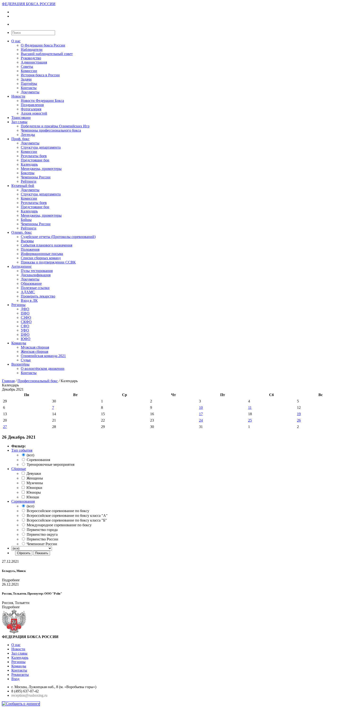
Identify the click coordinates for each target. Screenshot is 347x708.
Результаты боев (34, 156)
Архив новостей (34, 113)
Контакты (29, 88)
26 (299, 420)
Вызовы (27, 241)
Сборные (18, 469)
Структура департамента (41, 147)
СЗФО (26, 317)
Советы (27, 67)
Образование (31, 283)
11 (250, 408)
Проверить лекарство (38, 296)
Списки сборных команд (41, 258)
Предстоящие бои (35, 160)
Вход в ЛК (29, 300)
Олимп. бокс (21, 232)
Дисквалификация (36, 275)
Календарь (29, 164)
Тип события (21, 450)
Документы (30, 92)
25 (250, 420)
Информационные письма (42, 254)
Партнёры (29, 84)
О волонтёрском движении (42, 369)
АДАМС (28, 292)
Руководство (31, 58)
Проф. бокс (20, 139)
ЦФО (25, 334)
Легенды (28, 135)
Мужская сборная (35, 347)
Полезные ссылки (35, 288)
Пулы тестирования (37, 271)
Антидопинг (21, 266)
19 (299, 414)
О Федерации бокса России (43, 45)
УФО (25, 330)
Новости (18, 96)
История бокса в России (40, 75)
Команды (18, 343)
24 (201, 420)
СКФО (26, 322)
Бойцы (26, 220)
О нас (16, 41)
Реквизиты (20, 675)
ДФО (25, 309)
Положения (30, 249)
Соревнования (23, 501)
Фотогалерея (31, 109)
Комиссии (29, 71)
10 (201, 408)
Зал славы (19, 122)
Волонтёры (20, 364)
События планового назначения (46, 245)
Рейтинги (28, 181)
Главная (8, 381)
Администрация (34, 62)
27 (5, 427)
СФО (25, 326)
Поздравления (32, 105)
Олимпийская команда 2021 (43, 356)
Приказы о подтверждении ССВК (48, 262)
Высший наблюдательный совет (47, 54)
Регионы (18, 305)
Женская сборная (34, 352)
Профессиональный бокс (37, 381)
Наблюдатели (31, 49)
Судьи (26, 360)
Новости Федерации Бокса (42, 101)
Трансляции (21, 118)
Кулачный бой (22, 186)
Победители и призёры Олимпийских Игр (55, 126)
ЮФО (25, 339)
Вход (15, 679)
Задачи (26, 79)
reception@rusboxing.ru (29, 695)
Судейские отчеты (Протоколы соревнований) (58, 237)
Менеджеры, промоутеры (41, 169)
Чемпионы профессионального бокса (51, 130)
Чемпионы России (36, 177)
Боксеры (27, 173)
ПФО (25, 313)
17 (201, 414)
